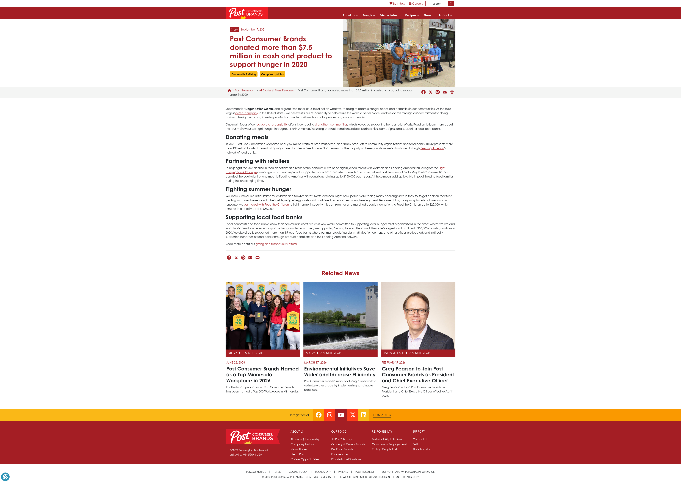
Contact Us (382, 415)
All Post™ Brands (341, 439)
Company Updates (272, 74)
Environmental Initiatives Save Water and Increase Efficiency (340, 371)
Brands (367, 15)
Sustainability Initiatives (387, 439)
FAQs (416, 444)
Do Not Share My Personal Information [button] (408, 471)
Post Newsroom (245, 90)
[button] (5, 476)
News (427, 15)
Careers (417, 3)
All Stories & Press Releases (276, 90)
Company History (302, 444)
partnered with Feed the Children (266, 204)
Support (419, 431)
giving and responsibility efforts (276, 244)
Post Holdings (364, 471)
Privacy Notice (256, 471)
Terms (277, 471)
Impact (444, 15)
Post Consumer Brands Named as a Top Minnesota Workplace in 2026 (262, 374)
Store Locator (421, 449)
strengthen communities (331, 124)
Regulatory (323, 471)
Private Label (388, 15)
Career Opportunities (304, 459)
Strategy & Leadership (305, 439)
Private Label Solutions (346, 459)
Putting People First (384, 449)
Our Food (339, 431)
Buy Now (398, 3)
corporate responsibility (272, 124)
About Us (348, 15)
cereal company (246, 113)
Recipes (410, 15)
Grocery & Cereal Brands (348, 444)
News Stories (298, 449)
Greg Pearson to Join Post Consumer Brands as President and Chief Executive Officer (418, 374)
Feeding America (432, 148)
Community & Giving (243, 74)
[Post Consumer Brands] (247, 13)
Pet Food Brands (342, 449)
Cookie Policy (298, 471)
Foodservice (339, 454)
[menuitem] (397, 3)
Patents (343, 471)
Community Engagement (389, 444)
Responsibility (382, 431)
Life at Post (297, 454)
